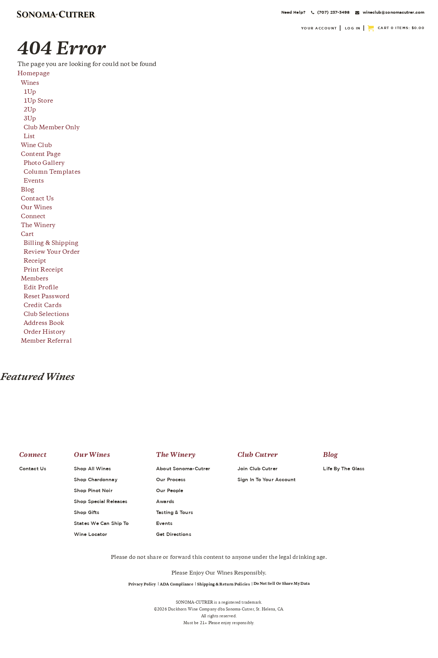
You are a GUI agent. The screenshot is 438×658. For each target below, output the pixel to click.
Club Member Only (52, 128)
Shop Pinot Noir (93, 490)
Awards (165, 501)
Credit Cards (43, 305)
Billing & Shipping (51, 243)
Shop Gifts (86, 512)
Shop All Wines (92, 468)
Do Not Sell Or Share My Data (282, 584)
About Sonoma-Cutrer (183, 468)
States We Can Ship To (101, 523)
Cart (27, 234)
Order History (45, 332)
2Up (30, 110)
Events (34, 181)
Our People (169, 490)
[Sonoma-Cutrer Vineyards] (57, 14)
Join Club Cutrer (257, 468)
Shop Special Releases (100, 501)
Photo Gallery (44, 163)
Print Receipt (44, 270)
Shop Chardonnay (95, 479)
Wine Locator (90, 534)
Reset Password (47, 297)
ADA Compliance (176, 585)
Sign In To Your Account (266, 479)
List (29, 137)
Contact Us (37, 199)
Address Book (44, 323)
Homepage (33, 74)
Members (35, 279)
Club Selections (46, 314)
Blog (28, 190)
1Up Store (38, 101)
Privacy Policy (142, 585)
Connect (33, 217)
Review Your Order (52, 252)
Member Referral (46, 341)
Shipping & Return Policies (223, 585)
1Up (30, 92)
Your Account (319, 28)
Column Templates (52, 172)
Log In (353, 28)
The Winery (38, 225)
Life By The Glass (343, 468)
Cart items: (401, 28)
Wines (30, 83)
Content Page (41, 154)
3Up (30, 119)
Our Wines (36, 208)
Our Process (170, 479)
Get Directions (173, 534)
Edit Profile (41, 288)
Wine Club (36, 145)
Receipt (35, 261)
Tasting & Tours (174, 512)
